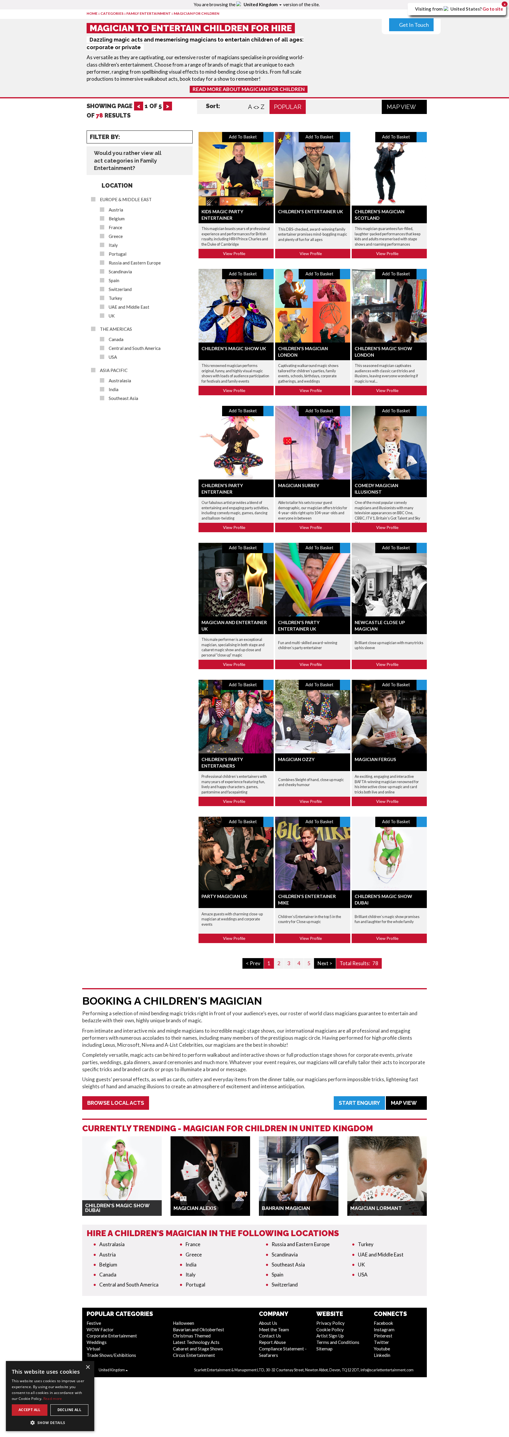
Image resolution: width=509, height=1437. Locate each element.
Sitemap (324, 1348)
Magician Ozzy (296, 759)
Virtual (93, 1348)
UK (112, 315)
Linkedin (382, 1355)
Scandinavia (120, 271)
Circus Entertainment (194, 1355)
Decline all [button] (69, 1409)
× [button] (87, 1367)
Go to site (492, 8)
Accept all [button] (30, 1409)
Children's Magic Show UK (233, 348)
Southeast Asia (123, 398)
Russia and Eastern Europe (135, 262)
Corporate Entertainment (112, 1335)
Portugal (117, 254)
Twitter (381, 1342)
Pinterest (383, 1335)
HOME (92, 13)
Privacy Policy (330, 1323)
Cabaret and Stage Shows (198, 1348)
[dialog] (50, 1396)
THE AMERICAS (116, 329)
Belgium (117, 218)
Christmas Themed (192, 1335)
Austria (116, 209)
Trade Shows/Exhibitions (111, 1355)
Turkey (115, 298)
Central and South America (135, 348)
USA (113, 357)
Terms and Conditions (337, 1342)
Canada (116, 339)
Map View (402, 106)
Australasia (120, 380)
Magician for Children (196, 13)
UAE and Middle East (129, 307)
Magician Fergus (375, 759)
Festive (94, 1323)
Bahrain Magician (286, 1208)
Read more (52, 1398)
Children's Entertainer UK (310, 211)
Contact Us (270, 1335)
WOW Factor (100, 1329)
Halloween (183, 1323)
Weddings (97, 1342)
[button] (50, 1422)
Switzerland (120, 289)
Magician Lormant (376, 1208)
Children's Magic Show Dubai (117, 1208)
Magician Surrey (298, 485)
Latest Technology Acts (196, 1342)
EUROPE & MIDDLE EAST (126, 199)
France (115, 227)
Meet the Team (274, 1329)
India (113, 389)
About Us (268, 1323)
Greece (116, 236)
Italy (113, 245)
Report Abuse (272, 1342)
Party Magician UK (224, 896)
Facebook (383, 1323)
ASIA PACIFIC (114, 370)
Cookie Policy (330, 1329)
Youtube (382, 1348)
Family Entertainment (148, 13)
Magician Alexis (195, 1208)
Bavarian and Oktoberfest (198, 1329)
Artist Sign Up (330, 1335)
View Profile (234, 253)
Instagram (384, 1329)
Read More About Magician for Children (249, 89)
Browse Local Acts (115, 1103)
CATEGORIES (111, 13)
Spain (114, 280)
